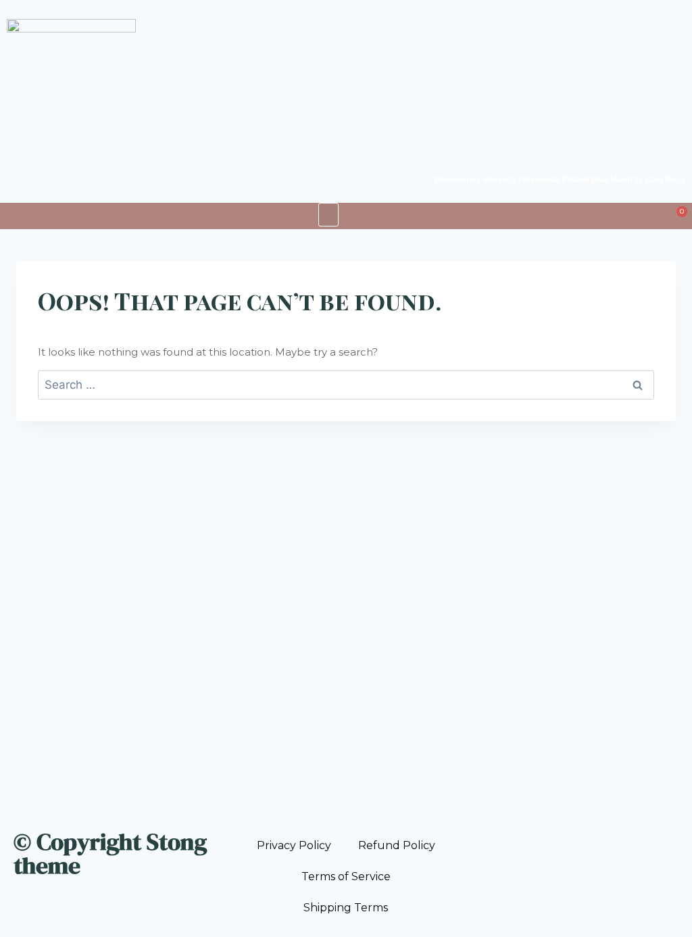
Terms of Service (346, 876)
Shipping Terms (345, 907)
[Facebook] (471, 836)
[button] (328, 214)
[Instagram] (484, 836)
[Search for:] (346, 385)
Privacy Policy (294, 845)
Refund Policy (396, 845)
